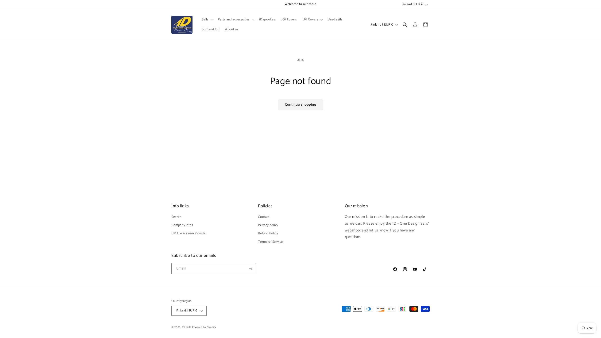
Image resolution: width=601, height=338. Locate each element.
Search (176, 217)
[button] (207, 20)
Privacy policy (268, 225)
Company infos (182, 225)
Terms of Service (270, 242)
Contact (263, 217)
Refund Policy (268, 233)
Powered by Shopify (204, 327)
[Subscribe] (250, 268)
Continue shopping (300, 105)
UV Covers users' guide (188, 233)
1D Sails (186, 327)
